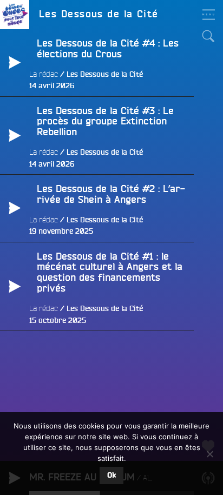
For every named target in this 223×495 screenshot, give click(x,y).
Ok (111, 475)
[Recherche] (208, 36)
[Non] (209, 453)
